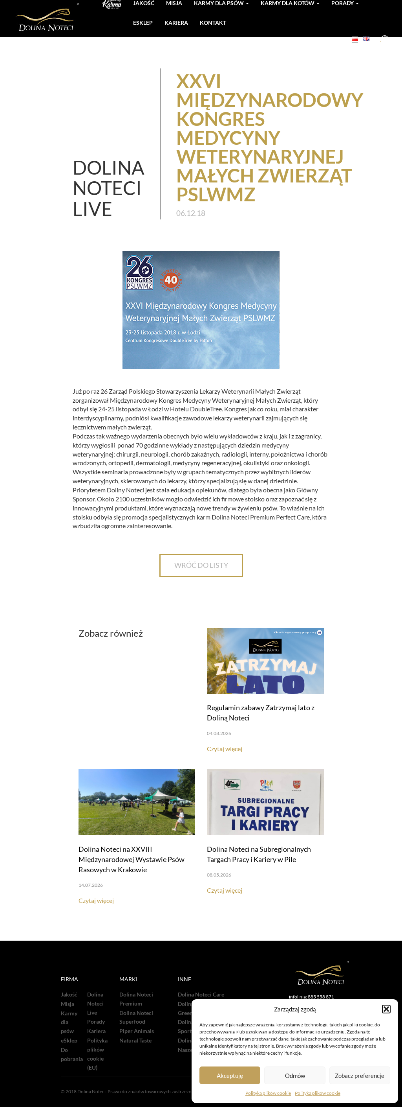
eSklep (69, 1040)
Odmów (295, 1075)
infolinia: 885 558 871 (311, 997)
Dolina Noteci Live (95, 1003)
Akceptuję (230, 1075)
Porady (96, 1022)
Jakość (69, 994)
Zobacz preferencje (359, 1075)
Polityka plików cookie (268, 1093)
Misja (67, 1004)
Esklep (143, 22)
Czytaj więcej (224, 748)
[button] (386, 1009)
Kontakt (213, 22)
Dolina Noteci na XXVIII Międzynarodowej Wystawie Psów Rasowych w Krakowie (132, 859)
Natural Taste (135, 1040)
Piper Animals (136, 1031)
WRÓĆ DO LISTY (201, 565)
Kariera (176, 22)
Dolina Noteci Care (201, 994)
